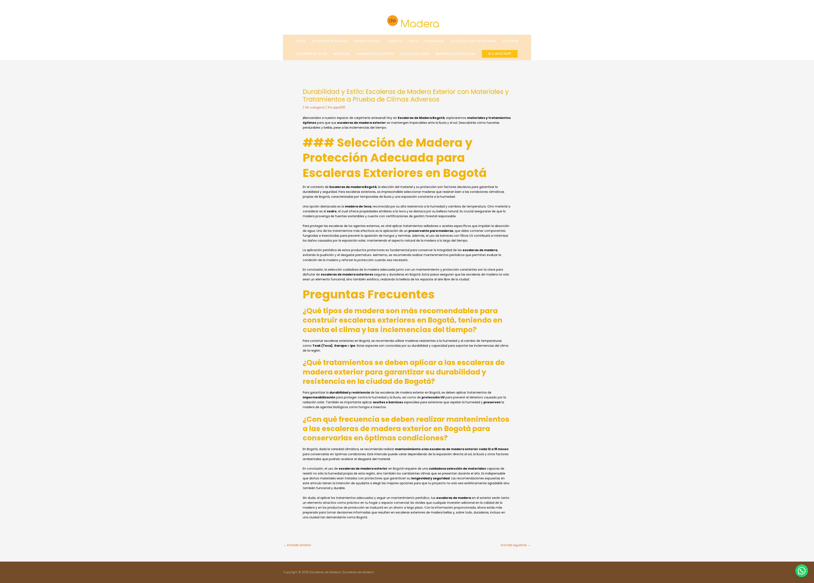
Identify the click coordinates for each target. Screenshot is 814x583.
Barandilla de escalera (455, 53)
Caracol (395, 41)
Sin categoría (315, 107)
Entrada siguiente (516, 545)
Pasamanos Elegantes (375, 53)
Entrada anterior (297, 545)
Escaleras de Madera (330, 41)
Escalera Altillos (312, 53)
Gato (413, 41)
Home (300, 41)
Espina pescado (367, 41)
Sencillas (341, 53)
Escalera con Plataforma (473, 41)
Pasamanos (434, 41)
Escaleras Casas (414, 53)
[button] (499, 53)
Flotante (510, 41)
